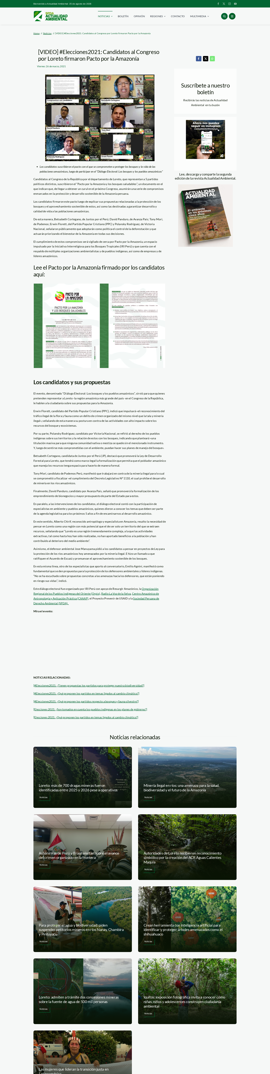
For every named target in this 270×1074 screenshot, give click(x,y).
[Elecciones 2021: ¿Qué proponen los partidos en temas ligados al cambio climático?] (85, 717)
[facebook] (218, 3)
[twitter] (224, 3)
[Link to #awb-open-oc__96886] (224, 16)
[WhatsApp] (212, 58)
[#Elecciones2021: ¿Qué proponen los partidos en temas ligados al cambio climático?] (86, 693)
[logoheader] (50, 12)
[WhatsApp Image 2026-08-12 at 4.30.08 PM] (205, 186)
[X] (205, 58)
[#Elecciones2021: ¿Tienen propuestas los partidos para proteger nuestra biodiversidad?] (88, 685)
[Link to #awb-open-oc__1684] (232, 16)
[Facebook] (198, 58)
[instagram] (229, 3)
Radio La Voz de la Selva (116, 593)
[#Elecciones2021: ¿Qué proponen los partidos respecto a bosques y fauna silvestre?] (86, 701)
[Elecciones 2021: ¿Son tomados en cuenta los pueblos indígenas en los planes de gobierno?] (90, 709)
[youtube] (235, 3)
